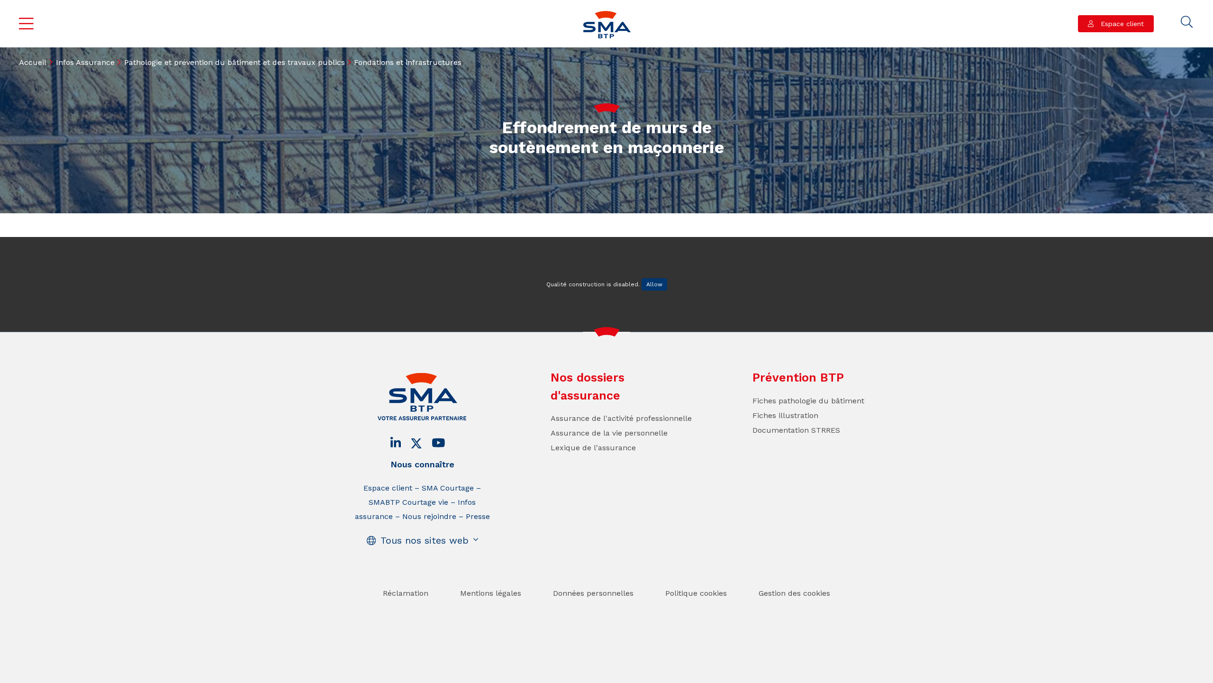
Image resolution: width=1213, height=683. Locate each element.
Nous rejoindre (429, 516)
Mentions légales (490, 593)
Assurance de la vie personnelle (609, 432)
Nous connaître (422, 464)
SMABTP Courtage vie (408, 502)
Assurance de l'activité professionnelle (621, 418)
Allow (654, 284)
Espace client (1121, 23)
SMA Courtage (448, 487)
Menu (26, 23)
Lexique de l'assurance (593, 447)
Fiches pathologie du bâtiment (808, 400)
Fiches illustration (785, 415)
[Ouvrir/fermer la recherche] (1187, 22)
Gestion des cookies (794, 593)
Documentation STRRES (796, 430)
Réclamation (405, 593)
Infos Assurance (85, 62)
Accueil (32, 62)
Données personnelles (593, 593)
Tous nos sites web (424, 540)
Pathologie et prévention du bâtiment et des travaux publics (234, 62)
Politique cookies (696, 593)
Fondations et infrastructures (408, 62)
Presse (478, 516)
